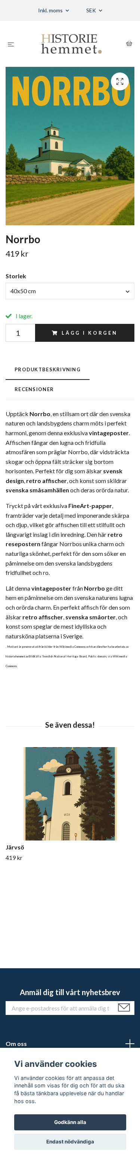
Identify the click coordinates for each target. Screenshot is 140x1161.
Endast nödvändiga (70, 1142)
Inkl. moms (51, 10)
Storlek (16, 275)
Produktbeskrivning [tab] (48, 369)
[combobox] (70, 291)
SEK (91, 10)
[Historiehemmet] (71, 44)
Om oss (16, 1043)
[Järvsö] (70, 793)
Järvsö (15, 847)
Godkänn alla (70, 1122)
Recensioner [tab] (34, 389)
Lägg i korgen (90, 333)
